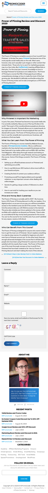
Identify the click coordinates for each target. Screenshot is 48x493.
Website (6, 303)
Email (6, 295)
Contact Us (28, 488)
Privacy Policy (39, 488)
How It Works (6, 488)
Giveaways (41, 452)
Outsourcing (12, 455)
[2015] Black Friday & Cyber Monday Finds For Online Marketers (23, 254)
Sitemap (31, 490)
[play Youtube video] (24, 103)
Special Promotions (7, 457)
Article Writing (18, 452)
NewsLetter (18, 488)
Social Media (30, 455)
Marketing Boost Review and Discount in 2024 (19, 433)
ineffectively (23, 67)
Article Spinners (6, 452)
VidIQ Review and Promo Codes (14, 413)
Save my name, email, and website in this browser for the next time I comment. (23, 319)
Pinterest (26, 58)
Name (6, 286)
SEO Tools (21, 455)
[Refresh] (20, 325)
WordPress (31, 457)
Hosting (3, 455)
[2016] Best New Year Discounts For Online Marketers (28, 257)
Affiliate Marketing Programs (19, 449)
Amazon (33, 449)
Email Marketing (29, 452)
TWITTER (20, 404)
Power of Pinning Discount (15, 87)
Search (41, 11)
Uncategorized (21, 457)
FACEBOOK (30, 404)
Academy (4, 449)
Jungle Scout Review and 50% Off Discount (19, 427)
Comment (7, 269)
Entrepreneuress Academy (18, 146)
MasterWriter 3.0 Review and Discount (17, 439)
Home (9, 17)
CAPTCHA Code (9, 336)
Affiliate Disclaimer (20, 490)
